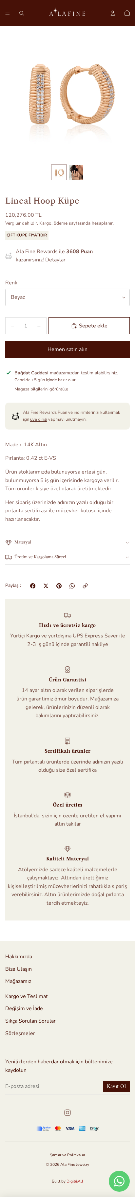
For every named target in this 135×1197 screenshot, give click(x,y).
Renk (11, 282)
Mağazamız (18, 981)
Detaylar (55, 259)
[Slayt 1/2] (59, 172)
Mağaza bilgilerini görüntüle (41, 389)
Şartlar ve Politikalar (67, 1155)
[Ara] (21, 13)
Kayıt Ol (116, 1086)
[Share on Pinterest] (59, 586)
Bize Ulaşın (18, 969)
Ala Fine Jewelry (74, 1164)
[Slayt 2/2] (76, 172)
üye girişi (38, 419)
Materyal (22, 542)
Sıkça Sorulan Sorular (30, 1021)
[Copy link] (85, 586)
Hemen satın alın (67, 349)
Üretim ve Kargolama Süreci (40, 556)
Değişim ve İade (24, 1008)
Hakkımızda (18, 956)
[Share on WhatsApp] (72, 586)
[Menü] (7, 13)
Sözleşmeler (20, 1033)
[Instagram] (67, 1113)
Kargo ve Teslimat (26, 996)
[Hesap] (113, 13)
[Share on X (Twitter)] (46, 586)
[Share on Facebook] (33, 586)
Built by (67, 1181)
